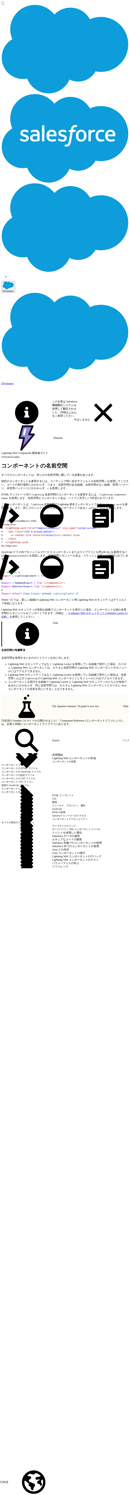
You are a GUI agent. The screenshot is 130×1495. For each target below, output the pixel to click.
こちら (72, 412)
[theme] (51, 516)
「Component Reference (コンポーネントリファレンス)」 (91, 720)
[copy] (103, 516)
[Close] (103, 412)
